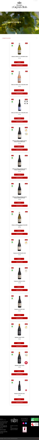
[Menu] (19, 10)
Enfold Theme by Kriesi (14, 438)
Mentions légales (3, 429)
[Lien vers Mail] (37, 1)
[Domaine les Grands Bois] (19, 5)
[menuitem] (19, 10)
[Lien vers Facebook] (34, 1)
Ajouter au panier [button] (19, 65)
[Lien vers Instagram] (35, 1)
